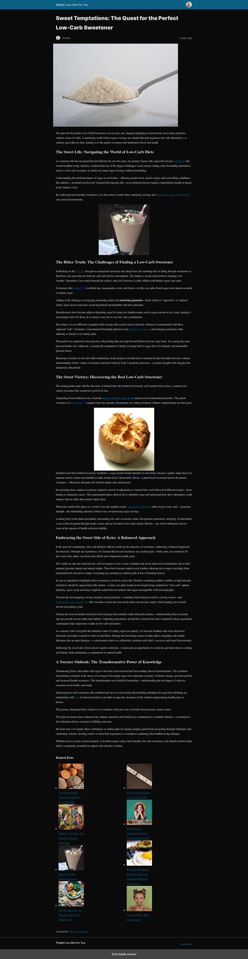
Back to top (186, 944)
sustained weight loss (138, 506)
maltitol (77, 288)
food (76, 697)
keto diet (80, 271)
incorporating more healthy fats (72, 602)
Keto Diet (83, 931)
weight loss (179, 161)
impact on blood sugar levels (118, 398)
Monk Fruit (76, 402)
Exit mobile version (124, 954)
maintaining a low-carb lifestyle (172, 194)
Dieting (73, 931)
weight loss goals (138, 329)
